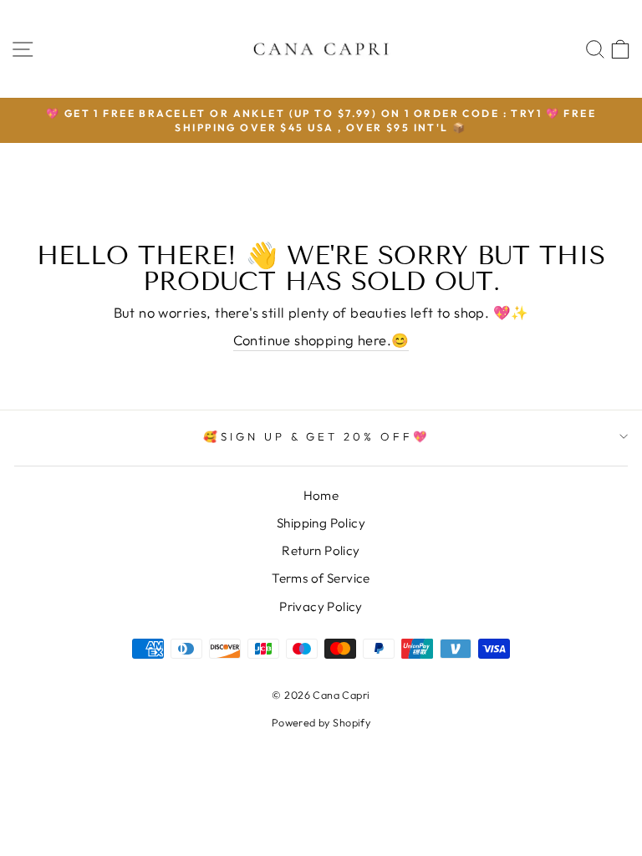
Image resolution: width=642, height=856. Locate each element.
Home (321, 495)
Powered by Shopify (321, 722)
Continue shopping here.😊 (321, 340)
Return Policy (320, 550)
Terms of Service (321, 578)
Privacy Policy (321, 606)
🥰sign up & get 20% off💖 (317, 436)
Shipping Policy (321, 523)
